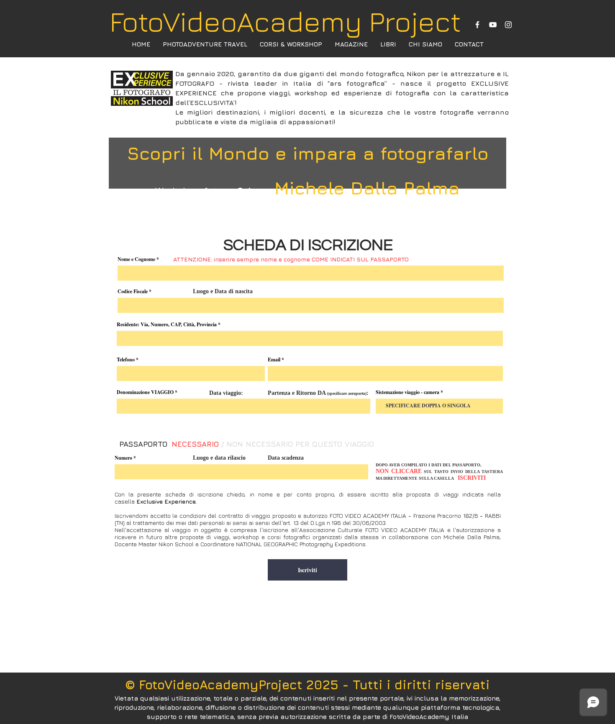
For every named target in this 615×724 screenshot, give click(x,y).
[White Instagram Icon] (508, 24)
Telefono (126, 359)
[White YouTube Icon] (492, 24)
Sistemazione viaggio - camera (407, 392)
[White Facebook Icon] (477, 24)
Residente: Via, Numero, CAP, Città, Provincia (167, 324)
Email (274, 359)
